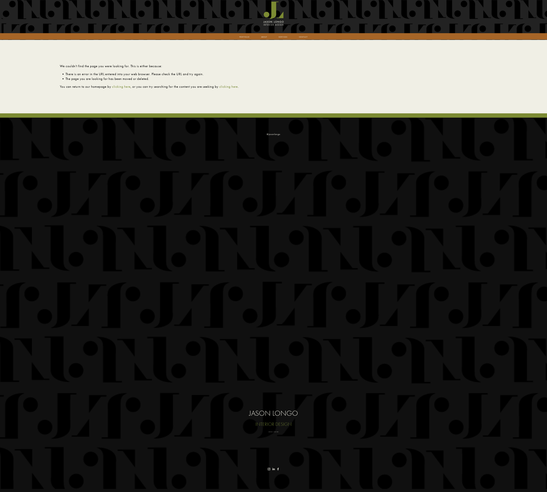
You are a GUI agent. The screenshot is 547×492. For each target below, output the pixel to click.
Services (283, 37)
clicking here (121, 87)
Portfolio (244, 37)
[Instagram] (269, 469)
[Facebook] (278, 469)
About (264, 37)
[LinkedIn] (273, 469)
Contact (303, 37)
